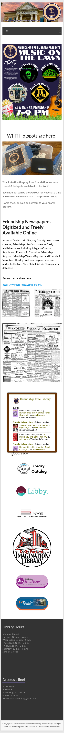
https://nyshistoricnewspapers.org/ (22, 284)
